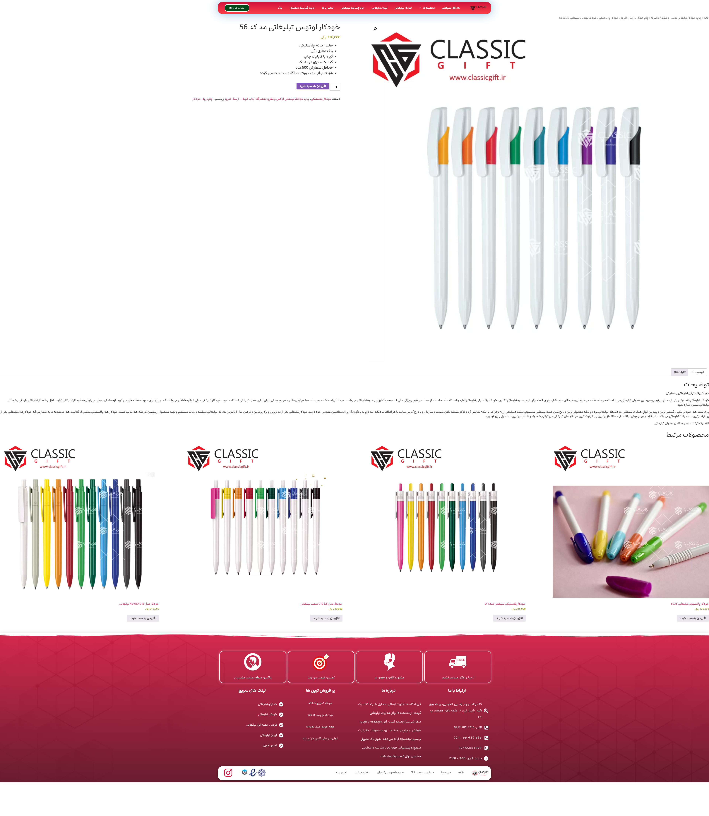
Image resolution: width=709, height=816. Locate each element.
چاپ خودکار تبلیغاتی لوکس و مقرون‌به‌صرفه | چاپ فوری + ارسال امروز (661, 18)
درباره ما (446, 772)
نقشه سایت (361, 772)
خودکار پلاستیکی (609, 18)
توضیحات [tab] (697, 372)
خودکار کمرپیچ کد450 (320, 703)
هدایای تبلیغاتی (451, 8)
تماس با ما (327, 8)
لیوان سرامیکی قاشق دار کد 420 (320, 738)
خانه (706, 18)
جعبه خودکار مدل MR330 (320, 727)
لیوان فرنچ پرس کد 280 (320, 715)
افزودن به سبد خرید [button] (693, 618)
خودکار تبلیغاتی (403, 8)
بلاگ (280, 8)
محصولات (429, 8)
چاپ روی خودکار (203, 99)
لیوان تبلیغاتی (379, 8)
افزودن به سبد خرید (312, 86)
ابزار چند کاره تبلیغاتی (352, 8)
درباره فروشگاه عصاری (302, 8)
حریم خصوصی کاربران (390, 772)
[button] (375, 29)
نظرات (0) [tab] (680, 372)
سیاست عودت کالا (422, 772)
